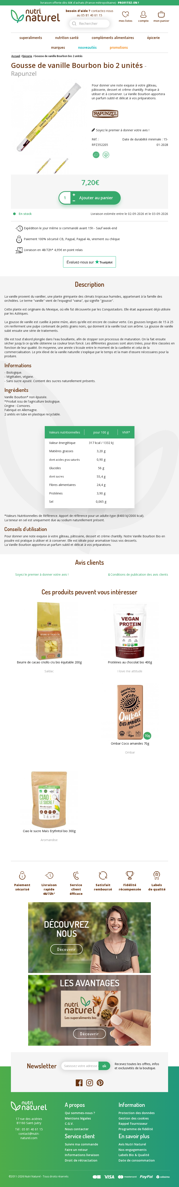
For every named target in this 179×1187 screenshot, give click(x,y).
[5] (58, 678)
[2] (44, 678)
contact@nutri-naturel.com (29, 1135)
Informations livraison (82, 1155)
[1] (40, 678)
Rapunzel (24, 73)
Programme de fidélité (136, 1129)
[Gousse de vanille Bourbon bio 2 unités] (43, 166)
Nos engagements (132, 1150)
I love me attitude (129, 671)
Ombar (130, 752)
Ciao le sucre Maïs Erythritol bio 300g (49, 831)
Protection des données (137, 1113)
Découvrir (66, 949)
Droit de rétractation (81, 1160)
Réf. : (95, 139)
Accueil (15, 56)
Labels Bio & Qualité (134, 1155)
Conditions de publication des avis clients (139, 574)
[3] (49, 678)
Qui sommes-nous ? (80, 1113)
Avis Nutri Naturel (132, 1144)
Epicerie (27, 56)
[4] (53, 678)
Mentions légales (78, 1118)
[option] (43, 166)
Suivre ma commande (81, 1144)
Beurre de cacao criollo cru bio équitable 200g (49, 662)
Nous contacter (77, 1129)
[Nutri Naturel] (35, 16)
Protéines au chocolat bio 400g (130, 662)
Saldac (49, 671)
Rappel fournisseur (133, 1123)
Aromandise (49, 840)
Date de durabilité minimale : (142, 139)
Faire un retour (76, 1150)
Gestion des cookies (134, 1118)
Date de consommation (137, 1160)
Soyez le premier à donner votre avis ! (122, 130)
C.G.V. (69, 1123)
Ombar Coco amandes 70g (130, 743)
